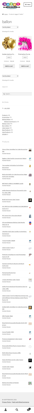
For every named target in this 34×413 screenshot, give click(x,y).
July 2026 (7, 108)
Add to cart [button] (9, 66)
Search (17, 410)
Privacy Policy (6, 402)
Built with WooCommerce (20, 402)
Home (6, 14)
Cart (26, 408)
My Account (5, 410)
